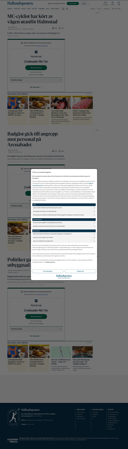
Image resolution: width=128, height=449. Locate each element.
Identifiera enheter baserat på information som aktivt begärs (49, 226)
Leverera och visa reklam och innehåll (43, 237)
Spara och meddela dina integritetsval (43, 241)
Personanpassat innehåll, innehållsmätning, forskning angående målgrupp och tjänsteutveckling (58, 215)
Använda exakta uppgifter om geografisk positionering (47, 222)
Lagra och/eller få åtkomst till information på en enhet (47, 207)
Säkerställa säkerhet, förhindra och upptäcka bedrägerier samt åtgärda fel (52, 234)
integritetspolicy (50, 262)
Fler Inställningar (47, 271)
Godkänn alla (80, 271)
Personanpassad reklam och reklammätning (44, 211)
